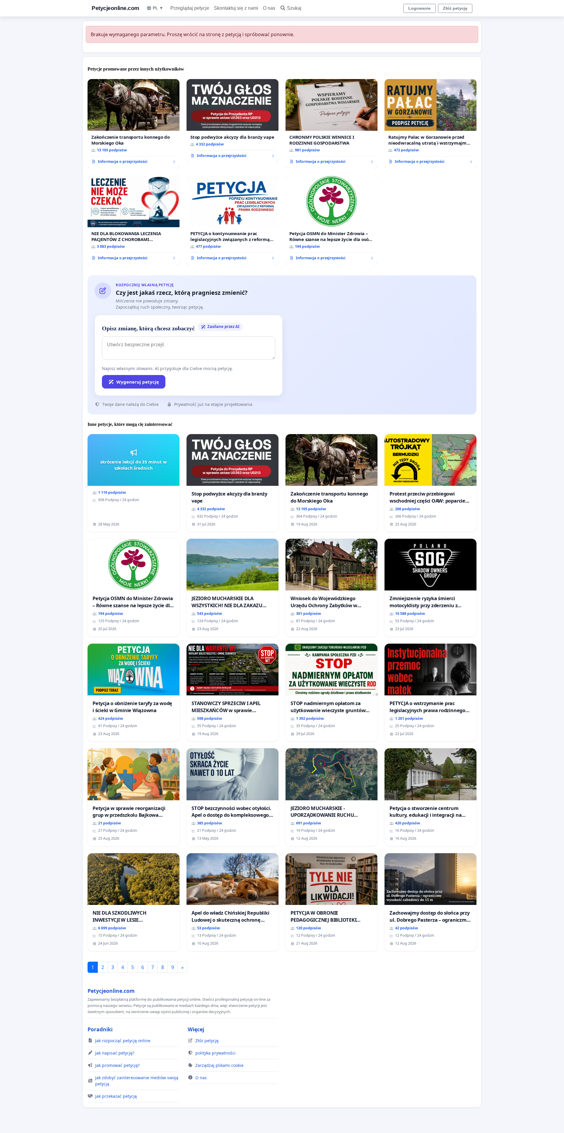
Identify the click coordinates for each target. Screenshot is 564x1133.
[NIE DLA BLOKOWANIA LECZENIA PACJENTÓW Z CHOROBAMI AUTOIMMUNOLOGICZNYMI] (133, 220)
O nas (269, 8)
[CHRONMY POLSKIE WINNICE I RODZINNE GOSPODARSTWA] (331, 123)
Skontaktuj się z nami (236, 8)
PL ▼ (158, 8)
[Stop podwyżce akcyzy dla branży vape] (232, 121)
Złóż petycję (455, 8)
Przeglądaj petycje (189, 8)
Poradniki (100, 1029)
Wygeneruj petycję (137, 382)
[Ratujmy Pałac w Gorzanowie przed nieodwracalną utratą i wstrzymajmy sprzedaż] (430, 123)
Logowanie (419, 8)
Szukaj (294, 8)
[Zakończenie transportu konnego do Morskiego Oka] (133, 123)
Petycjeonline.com (115, 8)
